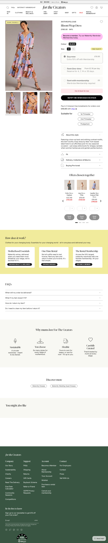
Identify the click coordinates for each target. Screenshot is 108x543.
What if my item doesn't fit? (16, 298)
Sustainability (10, 470)
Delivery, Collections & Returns (78, 160)
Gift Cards (27, 478)
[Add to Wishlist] (101, 21)
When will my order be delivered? (18, 293)
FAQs (13, 7)
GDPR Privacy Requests (28, 492)
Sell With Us (64, 478)
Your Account (47, 476)
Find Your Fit (96, 49)
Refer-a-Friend (29, 487)
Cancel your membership (46, 492)
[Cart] (101, 7)
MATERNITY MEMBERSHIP (26, 7)
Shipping (26, 470)
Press (62, 474)
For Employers (65, 465)
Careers (8, 478)
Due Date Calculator (9, 488)
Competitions (10, 499)
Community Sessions (9, 494)
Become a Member (49, 465)
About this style (72, 135)
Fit (67, 154)
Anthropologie (68, 22)
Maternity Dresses (38, 386)
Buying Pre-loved (73, 165)
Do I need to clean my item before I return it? (22, 308)
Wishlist (45, 480)
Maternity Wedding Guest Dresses (64, 386)
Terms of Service (22, 525)
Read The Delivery (12, 482)
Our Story (9, 465)
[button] (7, 7)
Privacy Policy (9, 525)
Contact (63, 470)
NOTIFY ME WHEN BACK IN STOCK (82, 98)
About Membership (46, 471)
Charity (8, 474)
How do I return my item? (15, 303)
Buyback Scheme (30, 482)
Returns (26, 474)
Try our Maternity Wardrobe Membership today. (81, 37)
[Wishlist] (92, 7)
